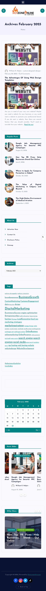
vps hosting (12, 345)
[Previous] (21, 494)
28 (12, 426)
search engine (25, 338)
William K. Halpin (15, 71)
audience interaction (23, 293)
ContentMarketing (12, 301)
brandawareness (11, 297)
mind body (20, 328)
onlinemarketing (11, 335)
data (7, 304)
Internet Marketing (22, 455)
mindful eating (27, 328)
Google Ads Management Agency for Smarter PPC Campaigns (28, 146)
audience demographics (11, 293)
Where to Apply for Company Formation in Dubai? (24, 538)
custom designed (29, 71)
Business (12, 530)
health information (24, 316)
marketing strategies (13, 322)
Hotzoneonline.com (34, 575)
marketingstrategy (14, 325)
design (38, 71)
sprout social (29, 342)
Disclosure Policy (13, 240)
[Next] (24, 494)
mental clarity (13, 328)
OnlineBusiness (32, 331)
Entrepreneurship (12, 316)
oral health (8, 338)
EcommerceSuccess (13, 313)
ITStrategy (14, 319)
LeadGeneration (24, 319)
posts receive (14, 338)
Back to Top (24, 587)
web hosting (23, 345)
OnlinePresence (24, 335)
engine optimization (29, 313)
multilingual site (36, 328)
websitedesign (10, 348)
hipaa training (33, 316)
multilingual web (9, 331)
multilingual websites (19, 331)
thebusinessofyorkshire (13, 363)
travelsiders (9, 366)
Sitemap (10, 245)
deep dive (11, 304)
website (31, 345)
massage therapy (28, 325)
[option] (23, 471)
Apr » (38, 430)
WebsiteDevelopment (25, 348)
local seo (34, 319)
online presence (36, 334)
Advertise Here (12, 229)
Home (23, 30)
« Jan (8, 430)
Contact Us (11, 235)
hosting (8, 319)
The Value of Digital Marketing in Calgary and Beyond (28, 187)
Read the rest (28, 124)
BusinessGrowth (29, 297)
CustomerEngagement (29, 301)
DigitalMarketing (17, 308)
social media (19, 342)
